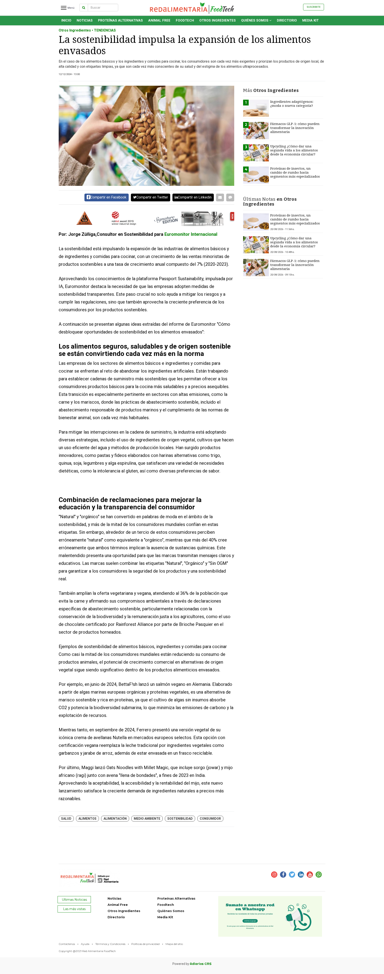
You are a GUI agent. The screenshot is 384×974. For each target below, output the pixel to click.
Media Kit (310, 20)
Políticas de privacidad (145, 944)
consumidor (210, 818)
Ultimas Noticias (74, 900)
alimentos (87, 818)
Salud (66, 818)
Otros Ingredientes (217, 20)
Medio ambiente (147, 818)
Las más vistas (74, 909)
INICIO (66, 20)
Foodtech (185, 20)
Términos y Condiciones (110, 944)
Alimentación (115, 818)
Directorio (287, 20)
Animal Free (159, 20)
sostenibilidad (180, 818)
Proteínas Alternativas (120, 20)
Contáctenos (67, 944)
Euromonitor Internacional (190, 234)
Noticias (85, 20)
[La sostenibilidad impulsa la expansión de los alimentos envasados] (146, 136)
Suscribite (313, 7)
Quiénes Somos (255, 20)
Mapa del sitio (174, 944)
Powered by (192, 964)
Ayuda (85, 944)
